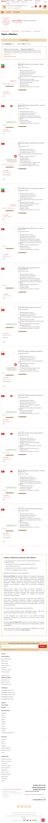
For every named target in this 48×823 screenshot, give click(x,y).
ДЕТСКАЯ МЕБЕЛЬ (5, 656)
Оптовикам (3, 745)
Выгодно (3, 707)
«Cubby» (3, 726)
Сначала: (3, 43)
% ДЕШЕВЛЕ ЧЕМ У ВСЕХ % (11, 122)
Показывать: (19, 43)
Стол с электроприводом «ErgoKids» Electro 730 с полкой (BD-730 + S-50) (30, 229)
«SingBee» (3, 721)
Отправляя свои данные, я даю (20, 649)
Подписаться (43, 646)
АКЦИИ (2, 780)
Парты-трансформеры (6, 658)
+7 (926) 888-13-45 (39, 800)
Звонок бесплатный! (39, 787)
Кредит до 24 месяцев (6, 761)
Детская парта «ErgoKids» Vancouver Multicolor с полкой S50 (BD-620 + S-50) (31, 106)
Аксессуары (3, 667)
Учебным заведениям (6, 748)
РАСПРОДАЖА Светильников (7, 699)
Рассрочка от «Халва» (6, 765)
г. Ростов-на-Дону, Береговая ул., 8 (19, 5)
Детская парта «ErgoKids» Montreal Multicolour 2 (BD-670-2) (31, 188)
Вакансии (3, 743)
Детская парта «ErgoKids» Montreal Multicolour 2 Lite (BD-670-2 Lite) (30, 65)
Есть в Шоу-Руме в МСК (12, 161)
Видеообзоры (4, 770)
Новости (3, 741)
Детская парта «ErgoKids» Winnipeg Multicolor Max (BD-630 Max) (31, 143)
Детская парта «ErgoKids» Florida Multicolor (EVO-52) (29, 307)
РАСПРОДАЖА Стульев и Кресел (8, 692)
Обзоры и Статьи (5, 772)
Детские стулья (4, 661)
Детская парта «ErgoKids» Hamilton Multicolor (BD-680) (30, 508)
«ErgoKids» (3, 713)
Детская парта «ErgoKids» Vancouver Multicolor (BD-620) (30, 433)
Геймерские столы (5, 680)
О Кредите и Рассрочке (6, 759)
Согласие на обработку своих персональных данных (27, 649)
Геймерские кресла (5, 682)
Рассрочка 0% (4, 763)
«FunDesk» (3, 724)
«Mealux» (3, 715)
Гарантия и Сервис (15, 1)
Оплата (7, 1)
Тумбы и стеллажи (5, 665)
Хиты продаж (4, 705)
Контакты (8, 3)
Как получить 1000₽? (17, 22)
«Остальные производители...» (8, 732)
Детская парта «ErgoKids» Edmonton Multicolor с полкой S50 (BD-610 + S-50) (31, 471)
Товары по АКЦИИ (5, 675)
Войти (45, 1)
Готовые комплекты (5, 671)
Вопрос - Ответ (24, 1)
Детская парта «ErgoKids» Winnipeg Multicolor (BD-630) (30, 351)
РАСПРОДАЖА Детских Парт (7, 690)
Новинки (3, 703)
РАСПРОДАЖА (4, 688)
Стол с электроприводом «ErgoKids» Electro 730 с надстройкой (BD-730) (29, 268)
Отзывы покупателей (5, 774)
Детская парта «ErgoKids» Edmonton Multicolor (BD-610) (30, 395)
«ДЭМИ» (3, 719)
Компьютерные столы (6, 684)
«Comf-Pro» (3, 717)
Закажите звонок (29, 794)
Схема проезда (5, 796)
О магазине (3, 739)
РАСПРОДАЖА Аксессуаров (7, 696)
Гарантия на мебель (5, 767)
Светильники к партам (6, 669)
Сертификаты (4, 778)
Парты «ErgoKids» (21, 62)
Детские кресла (4, 663)
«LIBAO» (3, 730)
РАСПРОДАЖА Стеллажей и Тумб (8, 694)
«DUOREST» (3, 728)
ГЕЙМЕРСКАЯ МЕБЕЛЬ (6, 677)
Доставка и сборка (5, 750)
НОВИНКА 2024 (13, 81)
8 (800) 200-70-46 (39, 785)
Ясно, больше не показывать (10, 56)
